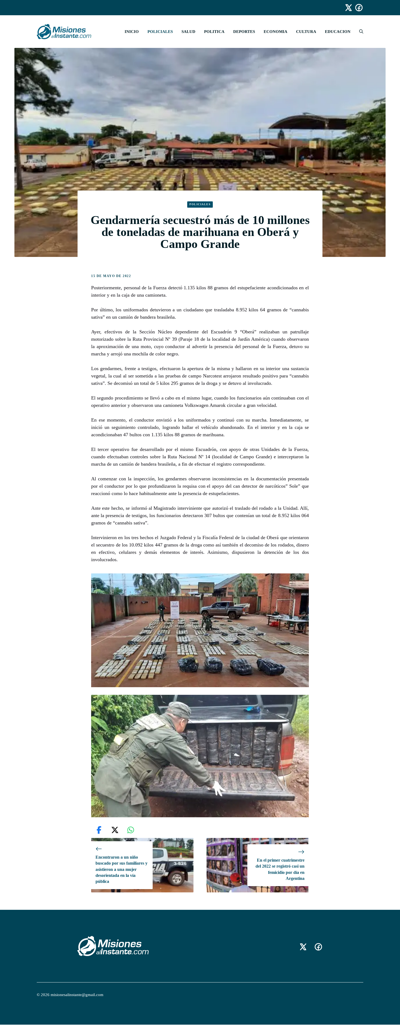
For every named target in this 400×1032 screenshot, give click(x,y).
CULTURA (306, 31)
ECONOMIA (275, 31)
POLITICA (214, 31)
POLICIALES (160, 31)
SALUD (188, 31)
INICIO (132, 31)
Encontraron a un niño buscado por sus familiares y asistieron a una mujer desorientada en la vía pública (121, 869)
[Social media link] (346, 8)
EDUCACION (337, 31)
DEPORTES (244, 31)
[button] (359, 31)
